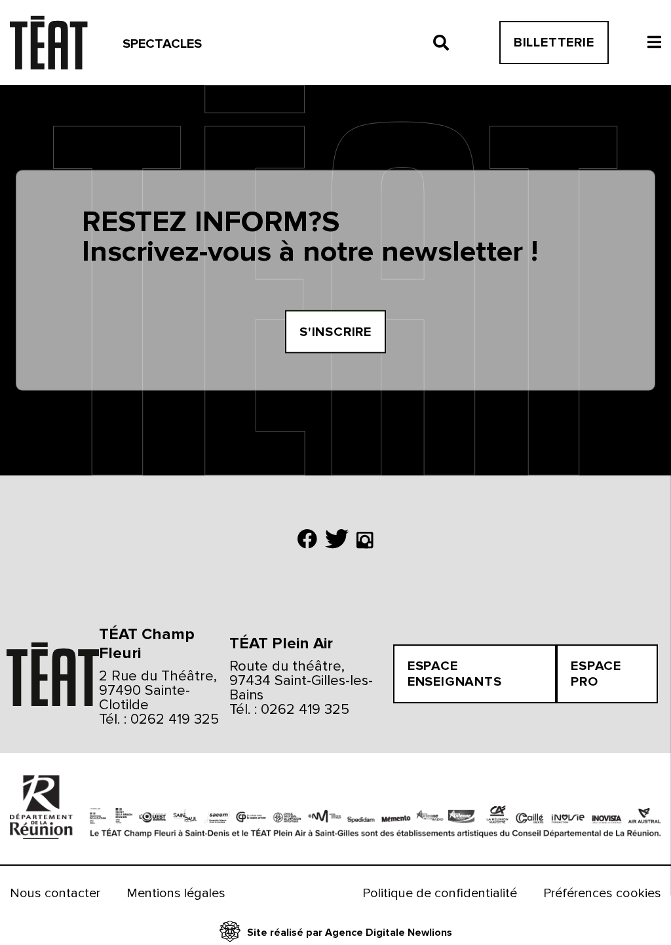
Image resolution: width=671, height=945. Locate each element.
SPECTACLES (162, 44)
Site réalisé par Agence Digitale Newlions (349, 932)
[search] (441, 42)
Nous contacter (55, 893)
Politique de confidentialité (439, 893)
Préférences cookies (602, 893)
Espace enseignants (455, 674)
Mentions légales (175, 893)
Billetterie (554, 42)
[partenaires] (38, 808)
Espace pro (596, 674)
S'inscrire (335, 331)
